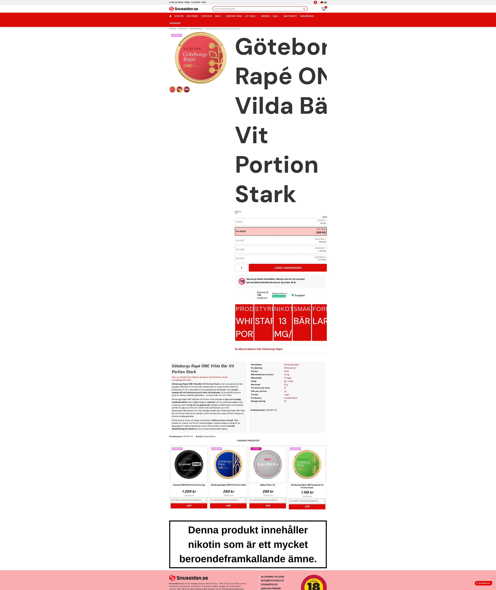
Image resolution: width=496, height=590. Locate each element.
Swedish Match (291, 398)
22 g (286, 384)
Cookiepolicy (269, 584)
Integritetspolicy (272, 580)
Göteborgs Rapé (291, 364)
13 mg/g (286, 323)
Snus (217, 16)
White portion (290, 368)
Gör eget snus (234, 16)
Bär (302, 316)
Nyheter (179, 16)
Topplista (206, 16)
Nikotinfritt (290, 16)
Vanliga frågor (271, 588)
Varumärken (307, 16)
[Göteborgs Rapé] (238, 212)
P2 (285, 401)
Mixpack (265, 16)
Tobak (290, 381)
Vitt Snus (250, 16)
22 (285, 388)
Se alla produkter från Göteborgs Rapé (258, 349)
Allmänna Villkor (272, 576)
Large (326, 316)
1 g (285, 391)
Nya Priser (192, 16)
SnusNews (175, 23)
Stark (268, 316)
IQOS (275, 16)
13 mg (286, 374)
